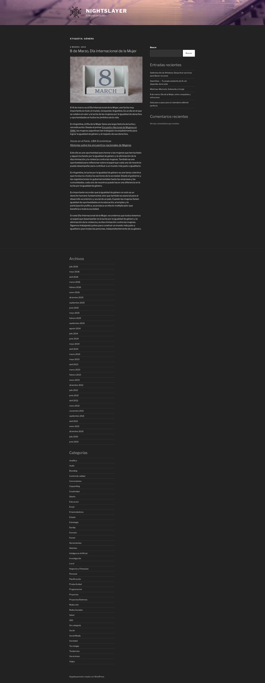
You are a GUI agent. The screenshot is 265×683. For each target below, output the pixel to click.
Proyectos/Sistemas (78, 599)
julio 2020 (73, 436)
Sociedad (73, 641)
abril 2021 (73, 421)
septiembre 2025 (77, 302)
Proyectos (73, 594)
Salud (71, 615)
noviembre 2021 (76, 411)
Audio (71, 465)
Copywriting (74, 486)
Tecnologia (74, 646)
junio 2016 (74, 441)
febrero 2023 (75, 375)
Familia (72, 527)
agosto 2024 (75, 328)
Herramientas (75, 543)
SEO (71, 620)
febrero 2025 (75, 318)
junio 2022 (74, 395)
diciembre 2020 (76, 431)
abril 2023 (73, 364)
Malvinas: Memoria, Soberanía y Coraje (167, 89)
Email (71, 507)
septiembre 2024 (77, 323)
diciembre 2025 (76, 297)
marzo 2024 (74, 354)
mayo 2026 (74, 271)
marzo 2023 (74, 369)
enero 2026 (74, 292)
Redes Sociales (76, 610)
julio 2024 (73, 333)
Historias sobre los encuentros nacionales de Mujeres (100, 145)
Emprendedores (76, 512)
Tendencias (74, 651)
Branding (73, 471)
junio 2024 (74, 338)
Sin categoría (75, 625)
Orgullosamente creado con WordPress (86, 676)
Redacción (74, 604)
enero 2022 (74, 406)
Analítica (73, 460)
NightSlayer (106, 11)
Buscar (153, 47)
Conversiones (75, 481)
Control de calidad (77, 476)
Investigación (75, 558)
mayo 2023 (74, 359)
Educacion (74, 502)
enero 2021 (74, 426)
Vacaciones (74, 656)
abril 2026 (73, 277)
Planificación (75, 579)
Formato (73, 532)
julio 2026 (73, 266)
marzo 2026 (74, 282)
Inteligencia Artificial (78, 553)
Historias (73, 548)
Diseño (72, 496)
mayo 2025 (74, 313)
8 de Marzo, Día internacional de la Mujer (103, 51)
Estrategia (73, 522)
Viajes (72, 661)
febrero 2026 (75, 287)
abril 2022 (73, 400)
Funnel (72, 538)
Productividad (75, 584)
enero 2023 (74, 380)
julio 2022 (73, 390)
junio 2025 (74, 308)
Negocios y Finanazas (78, 569)
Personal (73, 574)
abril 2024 (73, 349)
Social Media (75, 635)
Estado (72, 517)
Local (71, 563)
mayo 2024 (74, 344)
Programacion (75, 589)
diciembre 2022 (76, 385)
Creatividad (74, 491)
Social (72, 630)
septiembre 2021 (76, 416)
